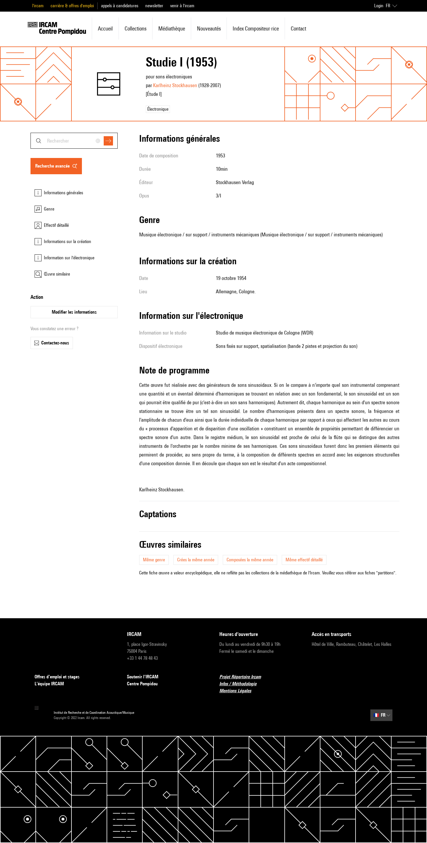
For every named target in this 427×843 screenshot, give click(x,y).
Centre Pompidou (142, 683)
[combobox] (74, 141)
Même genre (154, 559)
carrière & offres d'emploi (72, 5)
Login (378, 5)
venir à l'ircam (182, 5)
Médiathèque (171, 28)
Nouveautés (209, 28)
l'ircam (38, 5)
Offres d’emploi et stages (57, 677)
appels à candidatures (119, 5)
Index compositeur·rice (256, 28)
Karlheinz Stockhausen (175, 85)
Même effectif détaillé (304, 559)
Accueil (105, 28)
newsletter (154, 5)
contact (298, 28)
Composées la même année (250, 559)
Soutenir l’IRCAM (142, 677)
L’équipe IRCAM (49, 683)
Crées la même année (195, 559)
